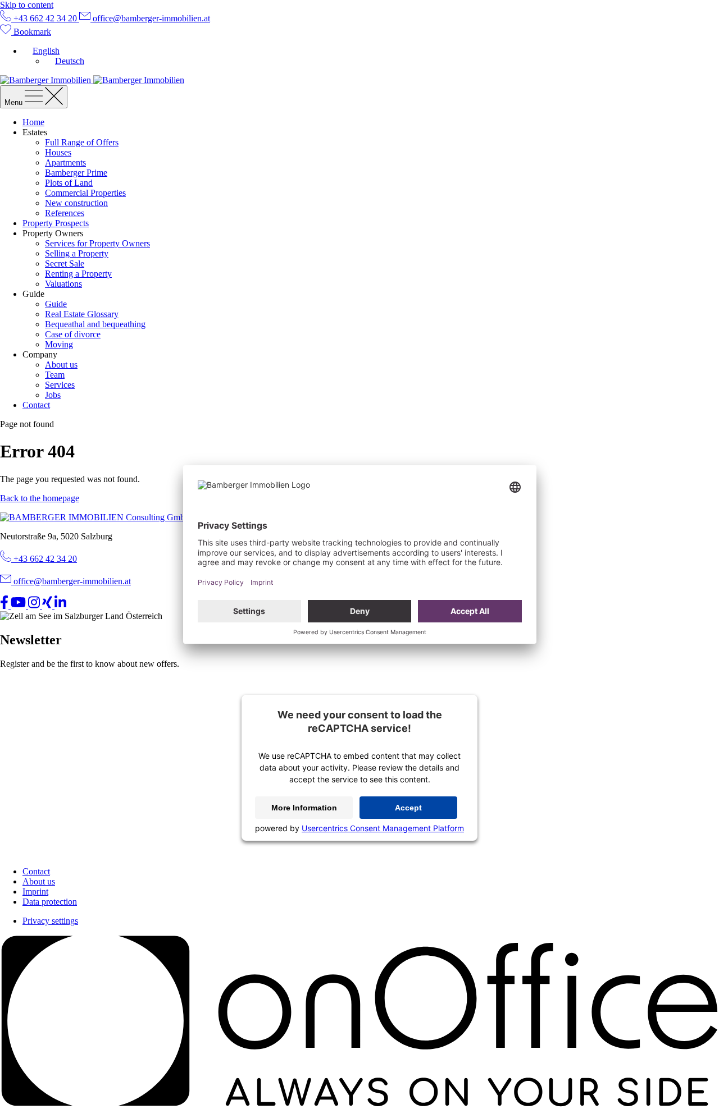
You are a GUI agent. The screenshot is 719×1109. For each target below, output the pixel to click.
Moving (59, 344)
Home (33, 122)
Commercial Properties (85, 193)
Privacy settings (50, 920)
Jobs (53, 395)
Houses (58, 152)
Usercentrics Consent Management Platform (383, 828)
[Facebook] (5, 606)
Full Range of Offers (82, 142)
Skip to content (26, 5)
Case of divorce (73, 334)
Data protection (49, 901)
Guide (56, 304)
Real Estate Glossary (82, 314)
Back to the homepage (39, 498)
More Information (304, 807)
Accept (408, 807)
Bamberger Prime (76, 172)
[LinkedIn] (60, 606)
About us (61, 364)
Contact (36, 405)
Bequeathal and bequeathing (95, 324)
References (64, 213)
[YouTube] (19, 606)
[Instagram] (35, 606)
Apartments (65, 162)
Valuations (63, 283)
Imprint (35, 891)
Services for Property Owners (97, 243)
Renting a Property (78, 273)
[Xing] (48, 606)
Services (60, 384)
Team (55, 374)
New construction (76, 203)
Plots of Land (69, 182)
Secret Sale (64, 263)
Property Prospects (55, 223)
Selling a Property (76, 253)
